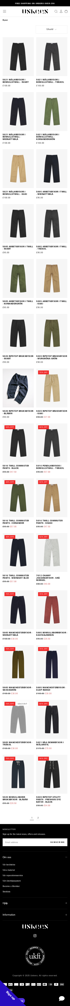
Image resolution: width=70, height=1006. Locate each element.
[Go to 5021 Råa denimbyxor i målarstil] (51, 719)
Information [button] (9, 914)
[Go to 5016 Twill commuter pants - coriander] (18, 497)
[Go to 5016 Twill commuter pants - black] (18, 442)
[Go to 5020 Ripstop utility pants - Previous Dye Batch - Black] (51, 774)
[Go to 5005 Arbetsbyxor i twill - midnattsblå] (51, 168)
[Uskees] (35, 926)
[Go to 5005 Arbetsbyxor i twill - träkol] (51, 223)
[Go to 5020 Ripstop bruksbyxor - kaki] (51, 388)
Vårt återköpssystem (12, 881)
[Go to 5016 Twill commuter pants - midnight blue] (18, 552)
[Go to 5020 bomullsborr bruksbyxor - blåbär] (18, 774)
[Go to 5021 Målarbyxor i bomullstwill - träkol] (51, 56)
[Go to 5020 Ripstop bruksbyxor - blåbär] (18, 388)
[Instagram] (35, 936)
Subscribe (57, 842)
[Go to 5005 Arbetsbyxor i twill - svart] (18, 223)
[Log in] (61, 11)
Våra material (9, 870)
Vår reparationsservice (13, 875)
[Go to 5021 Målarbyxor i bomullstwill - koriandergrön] (51, 111)
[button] (4, 11)
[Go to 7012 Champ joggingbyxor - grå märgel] (51, 552)
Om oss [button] (7, 857)
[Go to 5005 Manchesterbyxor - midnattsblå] (18, 609)
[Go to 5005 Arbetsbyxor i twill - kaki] (51, 278)
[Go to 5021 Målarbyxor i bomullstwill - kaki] (18, 168)
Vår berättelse (9, 864)
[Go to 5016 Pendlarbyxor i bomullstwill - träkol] (51, 442)
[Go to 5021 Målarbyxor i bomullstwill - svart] (18, 56)
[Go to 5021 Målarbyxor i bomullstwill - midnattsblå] (18, 111)
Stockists (6, 891)
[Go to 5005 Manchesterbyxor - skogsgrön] (18, 664)
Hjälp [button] (5, 903)
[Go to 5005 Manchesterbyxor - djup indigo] (51, 664)
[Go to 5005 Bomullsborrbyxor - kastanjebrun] (51, 609)
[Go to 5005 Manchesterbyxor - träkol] (18, 719)
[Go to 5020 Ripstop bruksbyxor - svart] (18, 333)
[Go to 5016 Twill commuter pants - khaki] (51, 497)
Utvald (49, 29)
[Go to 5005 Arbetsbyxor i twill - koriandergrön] (18, 278)
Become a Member (11, 886)
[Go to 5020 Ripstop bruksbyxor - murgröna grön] (51, 333)
